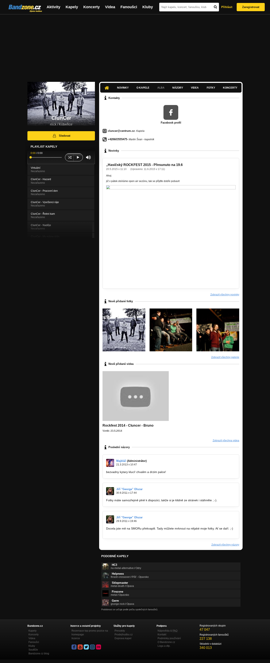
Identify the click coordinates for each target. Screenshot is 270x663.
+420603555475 (117, 139)
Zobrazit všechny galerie (225, 357)
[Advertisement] (135, 45)
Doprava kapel (123, 638)
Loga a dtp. (164, 645)
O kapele (142, 87)
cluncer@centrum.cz (121, 130)
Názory (177, 87)
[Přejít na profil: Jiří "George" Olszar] (110, 491)
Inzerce (76, 638)
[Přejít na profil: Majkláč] (110, 463)
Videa (110, 7)
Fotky (211, 87)
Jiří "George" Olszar (129, 489)
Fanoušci (128, 7)
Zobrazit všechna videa (226, 440)
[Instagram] (92, 647)
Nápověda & (167, 630)
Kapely (72, 7)
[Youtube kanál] (80, 647)
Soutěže (33, 649)
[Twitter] (86, 647)
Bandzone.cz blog (38, 653)
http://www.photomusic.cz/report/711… (131, 532)
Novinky (123, 87)
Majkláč (121, 460)
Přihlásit (226, 7)
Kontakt (162, 634)
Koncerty (91, 7)
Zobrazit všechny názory (225, 544)
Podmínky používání (169, 638)
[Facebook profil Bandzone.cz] (74, 647)
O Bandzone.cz (166, 642)
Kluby (147, 7)
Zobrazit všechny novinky (224, 294)
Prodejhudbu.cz (124, 634)
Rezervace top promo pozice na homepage (90, 632)
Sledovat (64, 135)
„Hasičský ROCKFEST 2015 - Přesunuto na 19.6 (144, 165)
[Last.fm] (98, 647)
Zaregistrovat (250, 7)
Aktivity (53, 7)
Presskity (120, 630)
